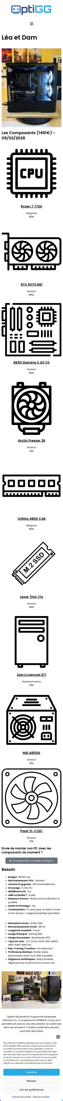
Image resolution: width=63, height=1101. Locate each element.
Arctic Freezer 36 (31, 440)
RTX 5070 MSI (31, 284)
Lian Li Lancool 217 (31, 674)
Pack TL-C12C (31, 831)
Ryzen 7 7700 (31, 206)
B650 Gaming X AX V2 (31, 362)
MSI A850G (31, 753)
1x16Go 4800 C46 (32, 518)
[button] (58, 1036)
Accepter (31, 1072)
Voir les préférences (31, 1089)
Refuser (31, 1081)
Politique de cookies (21, 1096)
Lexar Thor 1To (31, 597)
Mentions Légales (41, 1096)
